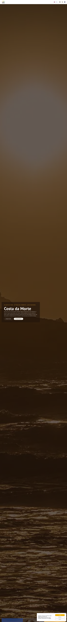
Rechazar (59, 617)
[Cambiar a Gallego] (57, 2)
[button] (62, 2)
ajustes (50, 618)
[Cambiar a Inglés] (54, 2)
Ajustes (60, 619)
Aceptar (60, 615)
